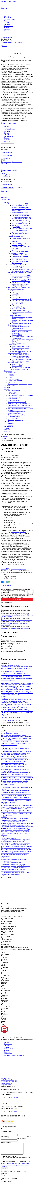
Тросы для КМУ (17, 335)
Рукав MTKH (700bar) (18, 308)
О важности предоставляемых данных (20, 384)
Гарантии (7, 31)
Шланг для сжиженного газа (20, 214)
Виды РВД (4, 611)
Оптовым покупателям (15, 380)
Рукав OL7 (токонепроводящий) (22, 299)
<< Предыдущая (6, 585)
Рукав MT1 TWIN (17, 302)
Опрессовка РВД (13, 393)
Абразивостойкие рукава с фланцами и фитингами (20, 257)
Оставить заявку (17, 599)
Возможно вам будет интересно (10, 665)
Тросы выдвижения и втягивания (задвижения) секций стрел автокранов (22, 331)
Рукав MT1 (15, 294)
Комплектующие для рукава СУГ (22, 271)
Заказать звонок (17, 42)
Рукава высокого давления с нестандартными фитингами (20, 206)
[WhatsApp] (9, 582)
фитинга (18, 720)
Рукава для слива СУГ (18, 266)
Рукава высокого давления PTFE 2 (22, 228)
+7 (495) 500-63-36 (6, 3)
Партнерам (11, 382)
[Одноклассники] (4, 582)
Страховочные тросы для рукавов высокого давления (22, 317)
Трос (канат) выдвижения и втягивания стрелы (20, 327)
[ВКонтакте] (2, 582)
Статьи (10, 377)
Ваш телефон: (22, 1138)
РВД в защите (16, 248)
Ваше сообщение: (6, 1142)
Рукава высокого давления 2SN (21, 222)
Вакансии (11, 375)
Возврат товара (12, 372)
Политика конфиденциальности (14, 1055)
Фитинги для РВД (17, 364)
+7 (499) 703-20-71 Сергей (9, 1081)
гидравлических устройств (17, 532)
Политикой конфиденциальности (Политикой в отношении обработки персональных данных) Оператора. (15, 1164)
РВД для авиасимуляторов (20, 251)
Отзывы (6, 27)
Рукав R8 (14, 292)
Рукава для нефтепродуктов (20, 215)
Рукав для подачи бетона (19, 259)
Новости (7, 21)
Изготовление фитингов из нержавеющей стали (16, 412)
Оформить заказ (6, 1181)
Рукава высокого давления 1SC (21, 217)
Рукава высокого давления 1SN (21, 218)
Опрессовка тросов (14, 400)
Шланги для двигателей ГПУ (21, 246)
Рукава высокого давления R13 (21, 230)
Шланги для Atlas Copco (19, 254)
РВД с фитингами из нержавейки (22, 359)
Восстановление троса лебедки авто (19, 403)
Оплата (10, 425)
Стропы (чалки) (13, 344)
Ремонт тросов (12, 398)
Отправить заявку (6, 42)
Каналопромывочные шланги (21, 238)
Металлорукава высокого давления (19, 287)
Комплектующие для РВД (16, 362)
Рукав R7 (14, 290)
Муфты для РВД (17, 366)
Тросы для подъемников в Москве (22, 336)
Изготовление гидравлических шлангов (20, 395)
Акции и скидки (9, 19)
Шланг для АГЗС (17, 268)
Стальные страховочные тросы (21, 323)
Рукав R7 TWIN (16, 297)
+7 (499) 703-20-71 (6, 5)
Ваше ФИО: (4, 1136)
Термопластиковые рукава (20, 212)
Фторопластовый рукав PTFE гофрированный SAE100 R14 (21, 283)
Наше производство (14, 379)
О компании (8, 17)
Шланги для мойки (17, 245)
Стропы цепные (17, 349)
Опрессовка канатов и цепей (17, 402)
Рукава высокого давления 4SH (21, 223)
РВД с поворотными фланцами (21, 361)
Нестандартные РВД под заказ (17, 353)
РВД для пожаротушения (19, 243)
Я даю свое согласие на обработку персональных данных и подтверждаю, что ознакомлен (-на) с (17, 1163)
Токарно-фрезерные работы (16, 415)
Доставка (7, 24)
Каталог (6, 16)
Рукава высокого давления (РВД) (18, 204)
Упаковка (11, 423)
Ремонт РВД (12, 392)
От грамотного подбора (8, 720)
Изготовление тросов (14, 397)
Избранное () (5, 197)
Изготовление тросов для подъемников (20, 405)
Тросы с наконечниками (15, 325)
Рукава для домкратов (18, 250)
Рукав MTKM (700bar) (18, 307)
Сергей (3, 173)
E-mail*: (28, 1136)
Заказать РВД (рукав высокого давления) (13, 569)
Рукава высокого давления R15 (21, 232)
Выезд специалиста (14, 416)
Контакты (7, 29)
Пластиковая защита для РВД (21, 367)
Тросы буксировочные (18, 343)
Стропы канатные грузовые (20, 348)
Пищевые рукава (17, 263)
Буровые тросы (16, 338)
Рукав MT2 (15, 295)
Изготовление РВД (14, 390)
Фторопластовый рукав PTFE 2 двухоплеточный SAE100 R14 (21, 280)
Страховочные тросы (14, 315)
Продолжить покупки (7, 1180)
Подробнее (4, 436)
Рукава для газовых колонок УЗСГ (22, 269)
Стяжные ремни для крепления (21, 351)
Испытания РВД (13, 418)
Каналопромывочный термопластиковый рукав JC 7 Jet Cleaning (22, 312)
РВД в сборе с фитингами (16, 236)
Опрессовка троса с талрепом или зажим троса (15, 628)
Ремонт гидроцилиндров (15, 420)
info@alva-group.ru (6, 37)
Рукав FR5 (15, 305)
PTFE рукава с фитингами (20, 286)
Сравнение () (5, 199)
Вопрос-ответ (8, 26)
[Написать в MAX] (30, 591)
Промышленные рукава (15, 253)
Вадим (3, 171)
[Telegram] (7, 582)
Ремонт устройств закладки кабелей (19, 407)
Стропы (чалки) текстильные (21, 346)
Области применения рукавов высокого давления (16, 620)
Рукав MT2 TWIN (17, 304)
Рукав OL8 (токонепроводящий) (22, 300)
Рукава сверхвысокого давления (18, 369)
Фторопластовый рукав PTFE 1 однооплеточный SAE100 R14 (21, 276)
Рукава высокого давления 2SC (21, 220)
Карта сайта (8, 1053)
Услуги (6, 22)
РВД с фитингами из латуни (20, 357)
